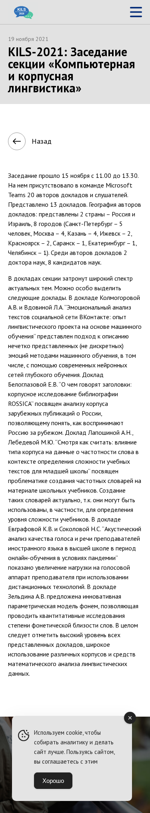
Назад (42, 141)
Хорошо (53, 780)
